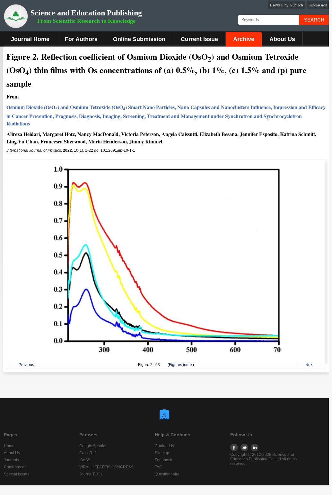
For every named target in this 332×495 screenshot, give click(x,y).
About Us (282, 39)
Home (9, 446)
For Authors (81, 39)
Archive (243, 39)
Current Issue (199, 39)
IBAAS (85, 460)
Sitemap (162, 453)
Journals (11, 460)
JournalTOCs (90, 474)
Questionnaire (167, 474)
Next (309, 365)
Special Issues (16, 474)
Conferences (15, 467)
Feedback (163, 460)
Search (314, 19)
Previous (26, 365)
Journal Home (30, 39)
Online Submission (139, 39)
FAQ (158, 467)
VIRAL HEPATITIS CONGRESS (106, 467)
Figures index (181, 365)
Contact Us (164, 446)
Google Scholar (93, 446)
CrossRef (87, 453)
